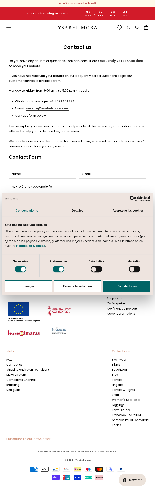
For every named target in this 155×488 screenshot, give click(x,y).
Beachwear (120, 370)
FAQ (9, 360)
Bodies (116, 425)
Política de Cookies (30, 245)
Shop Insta (114, 298)
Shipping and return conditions (28, 370)
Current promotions (121, 314)
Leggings (118, 405)
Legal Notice (85, 451)
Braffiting (12, 385)
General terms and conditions (57, 451)
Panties (117, 380)
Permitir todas (127, 286)
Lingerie (117, 385)
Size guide (13, 390)
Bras (115, 375)
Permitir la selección (77, 286)
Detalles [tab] (77, 210)
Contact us (14, 365)
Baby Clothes (121, 410)
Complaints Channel (21, 380)
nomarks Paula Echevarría (130, 420)
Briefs (116, 395)
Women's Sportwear (126, 400)
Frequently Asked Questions (121, 61)
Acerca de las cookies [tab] (128, 210)
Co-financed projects (122, 309)
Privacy (99, 451)
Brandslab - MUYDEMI (126, 415)
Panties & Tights (123, 390)
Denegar (28, 286)
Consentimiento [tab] (27, 210)
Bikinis (116, 365)
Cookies (111, 451)
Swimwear (119, 360)
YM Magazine (116, 303)
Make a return (16, 375)
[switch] (58, 269)
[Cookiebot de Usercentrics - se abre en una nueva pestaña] (132, 199)
